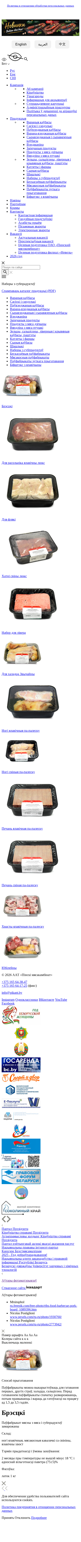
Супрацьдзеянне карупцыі (45, 103)
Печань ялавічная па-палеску (22, 828)
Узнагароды (35, 96)
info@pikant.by (12, 992)
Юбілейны (9, 968)
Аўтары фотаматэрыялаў (19, 1280)
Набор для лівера (14, 632)
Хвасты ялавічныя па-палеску (23, 926)
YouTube (61, 999)
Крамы (15, 208)
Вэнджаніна (35, 144)
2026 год (16, 256)
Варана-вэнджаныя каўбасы (46, 133)
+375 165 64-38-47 (14, 982)
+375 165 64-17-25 (14, 985)
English (21, 44)
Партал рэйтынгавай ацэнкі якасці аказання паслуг (38, 1243)
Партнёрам (18, 204)
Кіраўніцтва (35, 92)
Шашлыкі (33, 174)
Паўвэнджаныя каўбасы (44, 129)
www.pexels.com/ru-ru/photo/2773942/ (36, 1324)
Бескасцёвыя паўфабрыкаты (46, 182)
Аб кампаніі (35, 89)
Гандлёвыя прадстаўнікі (35, 219)
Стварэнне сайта (14, 1288)
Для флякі (9, 519)
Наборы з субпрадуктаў (43, 178)
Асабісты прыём (30, 222)
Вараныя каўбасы (39, 122)
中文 (62, 44)
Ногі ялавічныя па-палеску (21, 730)
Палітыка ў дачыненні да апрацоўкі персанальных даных (52, 113)
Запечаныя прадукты (41, 148)
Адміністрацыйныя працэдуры (48, 107)
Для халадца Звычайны (18, 674)
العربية (42, 44)
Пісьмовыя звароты (32, 226)
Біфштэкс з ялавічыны (42, 196)
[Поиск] (5, 272)
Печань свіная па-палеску (20, 885)
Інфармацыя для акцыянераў (47, 100)
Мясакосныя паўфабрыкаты (46, 185)
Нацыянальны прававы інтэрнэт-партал (30, 1247)
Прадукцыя (18, 118)
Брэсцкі (7, 406)
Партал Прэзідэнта (15, 1229)
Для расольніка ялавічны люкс (23, 463)
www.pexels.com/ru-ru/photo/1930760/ (36, 1317)
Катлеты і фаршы (39, 167)
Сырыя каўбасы (38, 170)
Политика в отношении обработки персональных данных (40, 5)
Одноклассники (26, 999)
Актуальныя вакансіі (33, 237)
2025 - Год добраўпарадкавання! (24, 1255)
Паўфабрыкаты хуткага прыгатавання (43, 191)
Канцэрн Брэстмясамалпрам (22, 1251)
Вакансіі (16, 234)
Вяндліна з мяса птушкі (43, 155)
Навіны (15, 200)
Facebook (8, 1003)
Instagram (8, 999)
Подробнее (39, 1517)
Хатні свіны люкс (14, 576)
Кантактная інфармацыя (35, 215)
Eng (12, 74)
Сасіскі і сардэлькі (39, 126)
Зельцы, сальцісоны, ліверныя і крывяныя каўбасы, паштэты (49, 161)
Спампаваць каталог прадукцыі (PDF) (29, 291)
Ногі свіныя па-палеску (18, 772)
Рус (12, 70)
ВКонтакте (46, 999)
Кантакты (17, 211)
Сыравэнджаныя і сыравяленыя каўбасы (38, 313)
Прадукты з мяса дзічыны (45, 152)
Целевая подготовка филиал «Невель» (45, 252)
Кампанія (16, 85)
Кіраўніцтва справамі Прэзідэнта (25, 1232)
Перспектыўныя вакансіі (35, 241)
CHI (13, 78)
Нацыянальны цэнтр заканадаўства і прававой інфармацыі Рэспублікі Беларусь (35, 1260)
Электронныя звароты (34, 230)
